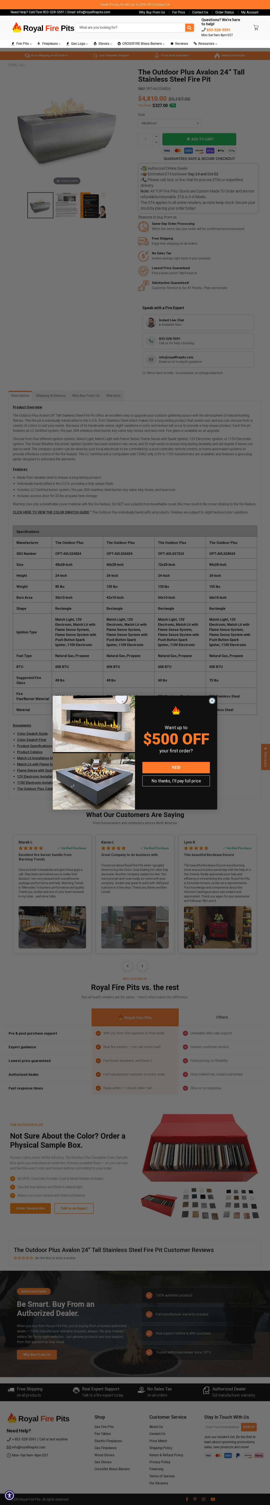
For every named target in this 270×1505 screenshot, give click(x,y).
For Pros (178, 12)
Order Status (224, 12)
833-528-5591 (218, 30)
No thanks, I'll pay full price (176, 780)
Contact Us (200, 12)
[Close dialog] (212, 700)
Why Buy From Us (152, 12)
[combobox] (135, 28)
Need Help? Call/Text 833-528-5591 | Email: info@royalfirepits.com (60, 12)
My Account (249, 12)
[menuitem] (21, 44)
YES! (176, 767)
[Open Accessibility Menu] (9, 1495)
